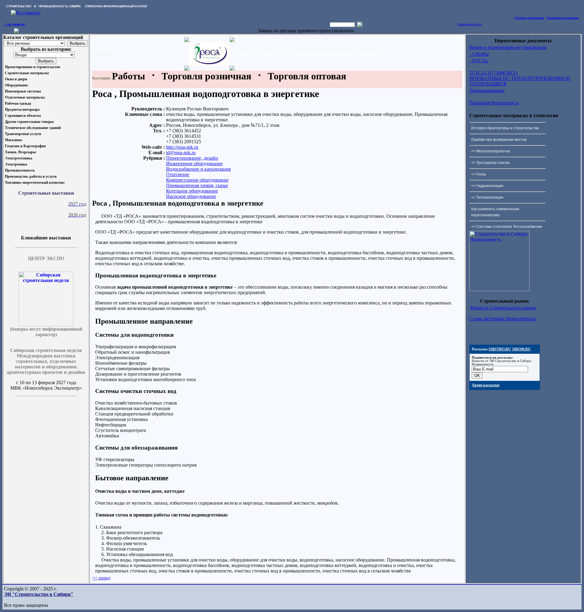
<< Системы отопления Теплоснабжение (506, 226)
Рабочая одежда (18, 103)
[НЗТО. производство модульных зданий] (16, 31)
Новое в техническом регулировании (508, 47)
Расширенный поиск (469, 24)
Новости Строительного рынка (502, 307)
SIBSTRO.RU (499, 349)
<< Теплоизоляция (487, 197)
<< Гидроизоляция (487, 186)
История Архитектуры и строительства (505, 128)
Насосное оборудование (191, 196)
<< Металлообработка (490, 151)
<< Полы (478, 174)
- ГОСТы (478, 60)
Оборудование (16, 85)
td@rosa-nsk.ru (181, 152)
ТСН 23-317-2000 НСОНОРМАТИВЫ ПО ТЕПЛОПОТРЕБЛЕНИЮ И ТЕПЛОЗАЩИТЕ (519, 78)
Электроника (16, 164)
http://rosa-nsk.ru (182, 147)
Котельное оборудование (192, 190)
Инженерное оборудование (194, 163)
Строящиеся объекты (23, 115)
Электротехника (18, 158)
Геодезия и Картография (25, 146)
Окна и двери (16, 79)
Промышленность (20, 170)
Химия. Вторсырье (20, 152)
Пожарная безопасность (494, 102)
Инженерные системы (23, 91)
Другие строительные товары (29, 122)
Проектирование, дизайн (192, 158)
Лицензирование (487, 90)
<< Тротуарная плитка (490, 163)
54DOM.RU (521, 349)
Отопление (177, 174)
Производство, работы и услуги (31, 176)
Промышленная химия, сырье (197, 185)
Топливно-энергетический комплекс (35, 182)
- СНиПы (479, 54)
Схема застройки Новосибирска (502, 318)
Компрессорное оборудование (197, 180)
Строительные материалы (27, 73)
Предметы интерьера (22, 109)
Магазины (13, 140)
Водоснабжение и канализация (198, 169)
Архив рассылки (485, 385)
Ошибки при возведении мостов (499, 139)
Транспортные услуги (23, 134)
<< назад (101, 53)
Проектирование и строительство (32, 67)
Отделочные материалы (25, 97)
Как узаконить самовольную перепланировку (495, 212)
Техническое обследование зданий (33, 128)
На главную (14, 24)
